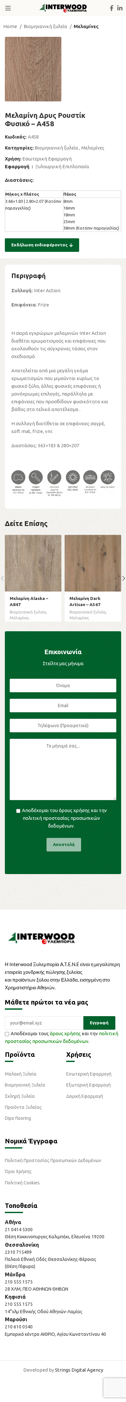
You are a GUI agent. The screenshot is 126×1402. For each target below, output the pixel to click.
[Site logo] (63, 7)
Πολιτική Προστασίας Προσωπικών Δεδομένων (53, 1160)
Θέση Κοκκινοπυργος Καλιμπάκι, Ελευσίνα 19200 (54, 1236)
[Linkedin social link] (119, 8)
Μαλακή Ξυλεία (21, 1074)
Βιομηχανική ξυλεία (46, 26)
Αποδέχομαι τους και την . (61, 1037)
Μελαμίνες (86, 26)
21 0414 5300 (20, 1229)
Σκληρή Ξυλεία (20, 1096)
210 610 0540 (19, 1326)
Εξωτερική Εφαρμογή (88, 1085)
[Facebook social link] (111, 8)
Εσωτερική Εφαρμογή (47, 158)
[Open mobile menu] (8, 8)
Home (10, 26)
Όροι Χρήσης (18, 1171)
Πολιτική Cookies (22, 1182)
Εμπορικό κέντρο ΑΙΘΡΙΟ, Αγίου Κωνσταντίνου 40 (55, 1334)
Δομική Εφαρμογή (84, 1096)
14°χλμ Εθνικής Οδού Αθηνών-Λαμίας (43, 1311)
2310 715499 (18, 1252)
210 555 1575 (19, 1281)
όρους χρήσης (74, 810)
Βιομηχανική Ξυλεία (25, 1085)
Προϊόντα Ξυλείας (23, 1107)
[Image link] (41, 938)
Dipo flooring (18, 1118)
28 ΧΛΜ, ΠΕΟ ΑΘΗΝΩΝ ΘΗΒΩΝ (36, 1289)
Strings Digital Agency (79, 1370)
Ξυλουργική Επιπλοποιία (62, 166)
